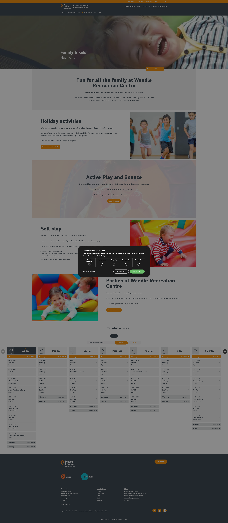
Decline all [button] (121, 271)
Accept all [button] (137, 271)
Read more (109, 256)
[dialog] (114, 261)
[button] (89, 271)
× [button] (146, 248)
